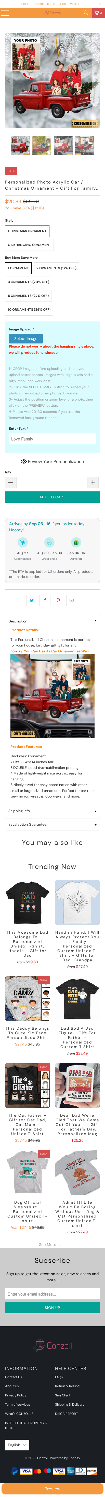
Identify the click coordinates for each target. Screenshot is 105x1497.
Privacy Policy (15, 1395)
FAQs (59, 1377)
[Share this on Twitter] (31, 600)
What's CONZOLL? (19, 1414)
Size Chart (62, 1395)
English (14, 1445)
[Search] (86, 13)
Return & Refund (67, 1386)
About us (12, 1386)
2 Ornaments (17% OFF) (56, 268)
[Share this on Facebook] (45, 600)
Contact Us (13, 1377)
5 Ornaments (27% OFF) (28, 296)
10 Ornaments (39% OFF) (29, 309)
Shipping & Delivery (69, 1404)
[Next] (96, 80)
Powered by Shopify (65, 1458)
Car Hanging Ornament (29, 245)
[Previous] (9, 80)
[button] (52, 329)
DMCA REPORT (66, 1414)
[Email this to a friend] (71, 600)
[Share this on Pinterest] (58, 600)
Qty (8, 472)
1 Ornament (18, 268)
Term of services (17, 1404)
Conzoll (42, 1458)
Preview (52, 1489)
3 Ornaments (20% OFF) (28, 282)
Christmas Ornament (27, 231)
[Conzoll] (52, 13)
